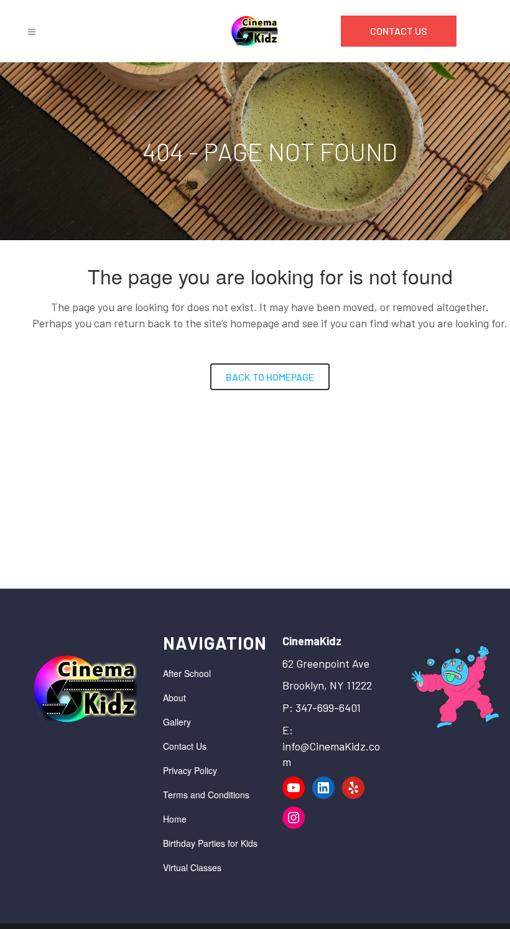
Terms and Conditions (206, 794)
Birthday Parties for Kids (210, 843)
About (174, 697)
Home (175, 819)
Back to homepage (270, 377)
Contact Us (184, 746)
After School (187, 673)
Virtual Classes (192, 867)
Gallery (177, 722)
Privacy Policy (190, 770)
